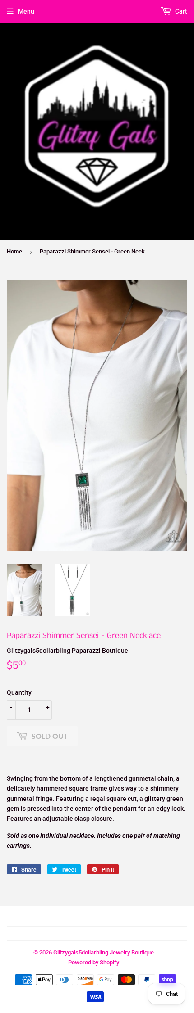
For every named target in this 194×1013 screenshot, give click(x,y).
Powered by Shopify (93, 962)
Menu (26, 11)
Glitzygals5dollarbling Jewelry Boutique (103, 952)
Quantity (19, 692)
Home (14, 251)
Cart (180, 11)
